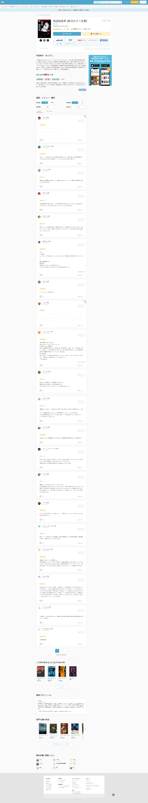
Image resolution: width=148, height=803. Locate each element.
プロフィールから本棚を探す (63, 786)
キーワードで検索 (61, 780)
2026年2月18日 (45, 550)
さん (44, 117)
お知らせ (87, 780)
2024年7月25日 (45, 282)
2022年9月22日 (45, 118)
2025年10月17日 (46, 608)
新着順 (52, 102)
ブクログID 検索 (61, 787)
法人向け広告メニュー (90, 783)
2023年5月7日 (45, 147)
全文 (82, 102)
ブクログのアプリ (75, 784)
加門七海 (55, 24)
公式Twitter (88, 788)
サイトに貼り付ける (44, 48)
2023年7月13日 (45, 475)
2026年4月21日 (45, 373)
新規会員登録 (134, 2)
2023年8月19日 (45, 171)
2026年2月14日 (45, 577)
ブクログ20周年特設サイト (77, 793)
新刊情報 (47, 781)
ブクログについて (75, 780)
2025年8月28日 (45, 630)
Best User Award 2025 (76, 791)
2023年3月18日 (45, 194)
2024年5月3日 (45, 450)
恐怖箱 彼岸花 (72, 678)
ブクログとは (126, 2)
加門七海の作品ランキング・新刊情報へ (61, 744)
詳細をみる (80, 140)
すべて (39, 111)
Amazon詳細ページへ (97, 33)
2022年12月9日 (45, 217)
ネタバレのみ (49, 111)
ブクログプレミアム (76, 786)
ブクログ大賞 (48, 786)
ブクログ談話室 (49, 784)
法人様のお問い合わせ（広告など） (93, 785)
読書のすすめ (48, 789)
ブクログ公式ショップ (76, 787)
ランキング (48, 780)
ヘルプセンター (89, 781)
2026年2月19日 (45, 527)
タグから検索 (60, 781)
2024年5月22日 (45, 428)
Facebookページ (89, 789)
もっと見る (81, 89)
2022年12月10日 (46, 333)
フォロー (82, 120)
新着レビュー (48, 783)
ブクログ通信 (48, 787)
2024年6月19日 (45, 304)
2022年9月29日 (45, 242)
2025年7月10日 (45, 399)
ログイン (143, 2)
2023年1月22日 (45, 504)
